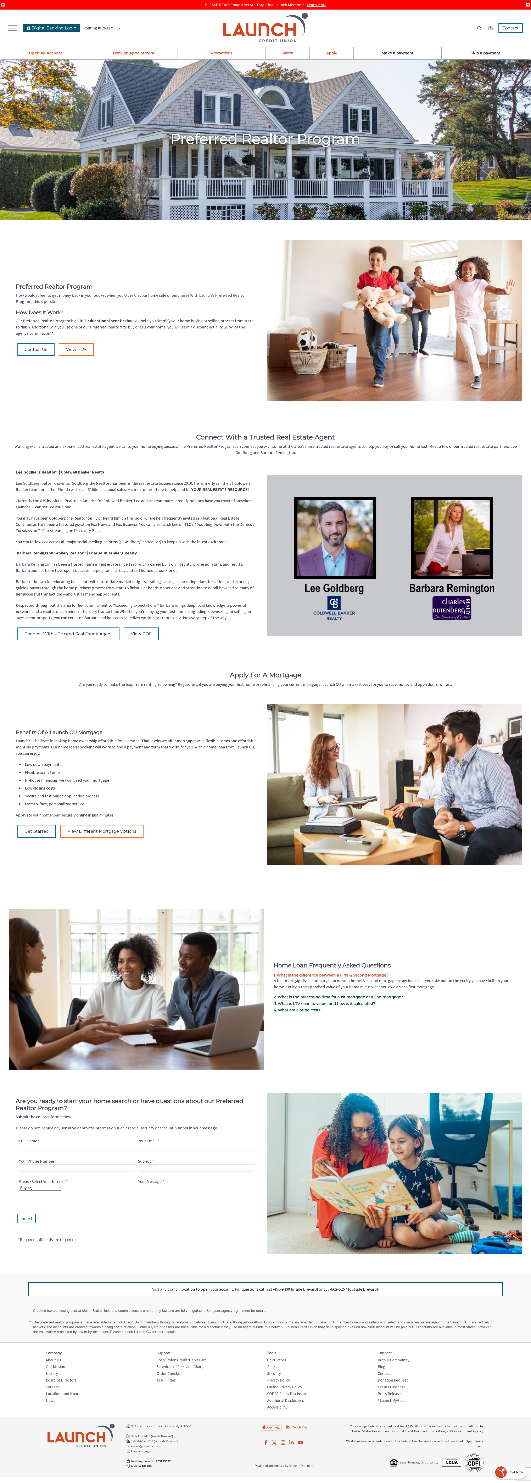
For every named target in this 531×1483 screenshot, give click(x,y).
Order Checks (168, 1373)
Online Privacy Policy (284, 1386)
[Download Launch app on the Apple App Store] (271, 1427)
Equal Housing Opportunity (418, 1462)
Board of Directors (61, 1380)
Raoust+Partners (301, 1465)
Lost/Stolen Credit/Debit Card (182, 1359)
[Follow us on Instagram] (283, 1442)
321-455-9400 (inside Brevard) (152, 1436)
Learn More (316, 4)
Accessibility (277, 1407)
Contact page (140, 1451)
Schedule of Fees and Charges (182, 1366)
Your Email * (148, 1140)
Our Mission (55, 1366)
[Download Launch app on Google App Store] (296, 1427)
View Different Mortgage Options (101, 831)
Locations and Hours (63, 1393)
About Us (53, 1359)
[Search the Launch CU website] (479, 28)
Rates (287, 53)
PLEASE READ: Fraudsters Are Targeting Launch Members (265, 4)
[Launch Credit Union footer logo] (81, 1436)
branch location (181, 1289)
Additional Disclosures (285, 1400)
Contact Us (36, 349)
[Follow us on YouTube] (300, 1442)
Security (274, 1373)
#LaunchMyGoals (392, 1400)
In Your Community (393, 1359)
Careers (52, 1386)
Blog (381, 1366)
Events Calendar (391, 1386)
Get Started (37, 831)
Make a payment (397, 53)
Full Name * (29, 1140)
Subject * (146, 1161)
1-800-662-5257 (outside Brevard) (154, 1441)
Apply (331, 53)
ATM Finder (166, 1380)
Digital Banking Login (53, 28)
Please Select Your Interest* (43, 1181)
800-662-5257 (335, 1289)
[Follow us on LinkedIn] (291, 1442)
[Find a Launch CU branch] (490, 28)
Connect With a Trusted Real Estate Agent (68, 633)
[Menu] (12, 28)
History (52, 1373)
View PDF (76, 349)
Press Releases (390, 1393)
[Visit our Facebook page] (266, 1442)
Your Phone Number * (38, 1161)
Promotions (222, 53)
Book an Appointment (134, 53)
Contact (510, 28)
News (50, 1400)
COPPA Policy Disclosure (287, 1393)
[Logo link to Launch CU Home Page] (265, 28)
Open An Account (45, 53)
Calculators (276, 1359)
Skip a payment (485, 53)
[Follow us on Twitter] (274, 1442)
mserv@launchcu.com (146, 1446)
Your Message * (151, 1181)
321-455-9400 (278, 1289)
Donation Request (393, 1380)
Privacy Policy (278, 1380)
